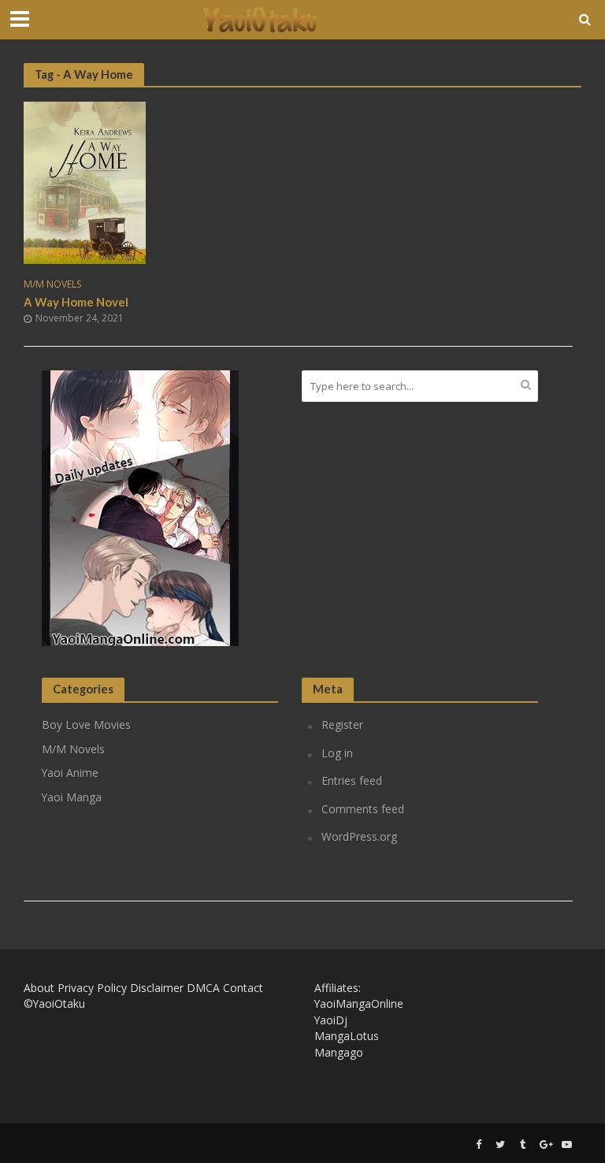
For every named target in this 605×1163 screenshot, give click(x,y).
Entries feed (351, 780)
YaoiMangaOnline (358, 1003)
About (39, 987)
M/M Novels (52, 285)
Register (342, 724)
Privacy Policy (92, 987)
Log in (337, 752)
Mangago (338, 1052)
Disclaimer (157, 987)
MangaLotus (346, 1035)
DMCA (203, 987)
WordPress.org (359, 836)
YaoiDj (330, 1020)
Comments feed (362, 808)
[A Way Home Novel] (85, 181)
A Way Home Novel (76, 302)
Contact (243, 987)
